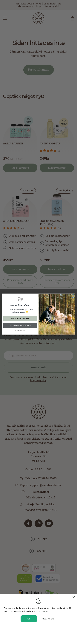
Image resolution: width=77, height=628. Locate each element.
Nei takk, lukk (20, 330)
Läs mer (43, 611)
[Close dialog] (72, 296)
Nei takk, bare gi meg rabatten (20, 325)
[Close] (74, 597)
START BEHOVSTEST (20, 318)
